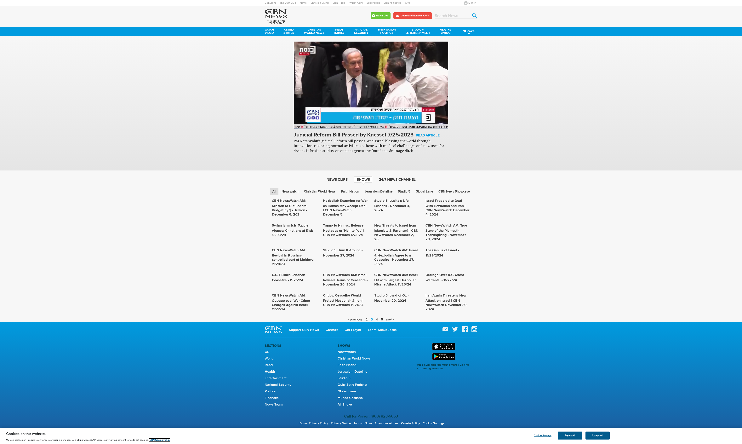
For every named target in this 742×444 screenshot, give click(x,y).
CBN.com (270, 3)
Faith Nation (350, 191)
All (274, 191)
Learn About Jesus (382, 330)
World (269, 358)
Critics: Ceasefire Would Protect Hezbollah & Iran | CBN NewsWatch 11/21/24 (343, 300)
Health (270, 371)
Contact (332, 330)
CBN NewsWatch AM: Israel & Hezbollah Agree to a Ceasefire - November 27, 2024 (396, 257)
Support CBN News (304, 330)
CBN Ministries (392, 3)
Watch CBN (356, 3)
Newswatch (290, 191)
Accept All (597, 435)
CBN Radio (339, 3)
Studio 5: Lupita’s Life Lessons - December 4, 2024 (392, 205)
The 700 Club (288, 3)
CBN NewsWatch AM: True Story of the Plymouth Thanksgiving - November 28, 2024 (446, 232)
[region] (371, 436)
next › (390, 319)
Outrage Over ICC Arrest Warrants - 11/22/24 (444, 277)
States (288, 31)
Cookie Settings (433, 423)
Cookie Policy (410, 423)
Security (361, 31)
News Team (274, 404)
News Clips (337, 179)
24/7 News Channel (397, 179)
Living (445, 31)
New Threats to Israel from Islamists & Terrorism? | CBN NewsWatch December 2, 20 (396, 232)
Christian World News (320, 191)
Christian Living (320, 3)
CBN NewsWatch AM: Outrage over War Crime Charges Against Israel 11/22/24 (291, 302)
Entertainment (417, 31)
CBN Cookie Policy (160, 440)
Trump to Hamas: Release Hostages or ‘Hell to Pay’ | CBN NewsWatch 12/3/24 (343, 230)
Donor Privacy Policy (314, 423)
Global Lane (424, 191)
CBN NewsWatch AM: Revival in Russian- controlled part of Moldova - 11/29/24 (294, 257)
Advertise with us (386, 423)
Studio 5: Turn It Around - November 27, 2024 (342, 253)
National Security (278, 385)
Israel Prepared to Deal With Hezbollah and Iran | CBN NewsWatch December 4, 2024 (447, 207)
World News (314, 31)
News (303, 3)
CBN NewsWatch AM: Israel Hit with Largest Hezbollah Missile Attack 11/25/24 (396, 279)
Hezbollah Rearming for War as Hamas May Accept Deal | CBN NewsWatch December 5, (345, 207)
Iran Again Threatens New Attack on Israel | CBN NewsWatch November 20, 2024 (446, 302)
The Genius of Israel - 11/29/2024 (442, 253)
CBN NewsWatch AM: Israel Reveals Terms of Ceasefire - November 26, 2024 (345, 279)
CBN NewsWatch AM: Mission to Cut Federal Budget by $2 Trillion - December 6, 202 (289, 207)
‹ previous (355, 319)
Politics (387, 31)
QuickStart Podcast (352, 385)
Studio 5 (404, 191)
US (267, 352)
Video (269, 31)
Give (407, 3)
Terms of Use (363, 423)
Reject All (570, 435)
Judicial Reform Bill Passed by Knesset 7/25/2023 (367, 135)
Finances (271, 398)
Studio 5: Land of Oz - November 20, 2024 (391, 298)
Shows (469, 31)
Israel (339, 31)
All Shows (345, 404)
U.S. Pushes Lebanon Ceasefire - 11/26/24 (288, 277)
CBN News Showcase (454, 191)
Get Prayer (353, 330)
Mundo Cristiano (350, 398)
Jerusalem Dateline (378, 191)
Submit (474, 15)
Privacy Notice (341, 423)
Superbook (373, 3)
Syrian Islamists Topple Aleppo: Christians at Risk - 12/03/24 (293, 230)
